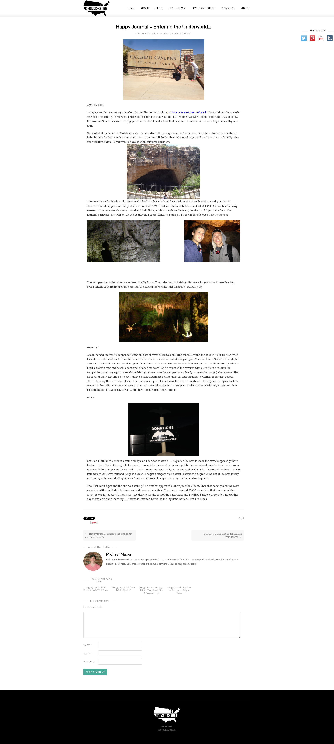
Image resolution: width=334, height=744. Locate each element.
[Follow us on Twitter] (304, 38)
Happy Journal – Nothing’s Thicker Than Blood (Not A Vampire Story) (151, 590)
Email (88, 653)
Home (131, 8)
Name (88, 645)
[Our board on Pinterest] (312, 38)
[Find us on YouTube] (321, 38)
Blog (159, 8)
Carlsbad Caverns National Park (187, 112)
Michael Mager (147, 33)
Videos (245, 8)
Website (89, 662)
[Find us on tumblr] (330, 38)
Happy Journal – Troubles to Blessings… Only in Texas (179, 590)
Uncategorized (183, 33)
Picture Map (178, 8)
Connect (228, 8)
